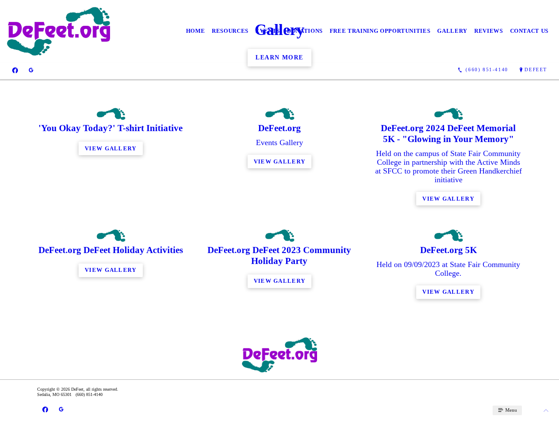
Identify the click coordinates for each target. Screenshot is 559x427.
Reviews (488, 31)
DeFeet (535, 69)
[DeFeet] (58, 31)
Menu (510, 410)
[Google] (31, 70)
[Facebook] (15, 70)
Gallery (452, 31)
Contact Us (529, 31)
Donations (305, 31)
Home (195, 31)
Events (267, 31)
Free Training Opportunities (380, 31)
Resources (230, 31)
